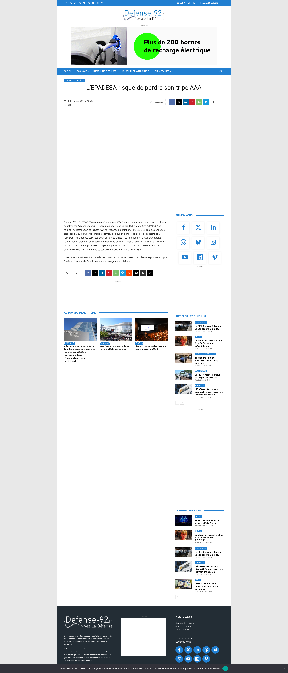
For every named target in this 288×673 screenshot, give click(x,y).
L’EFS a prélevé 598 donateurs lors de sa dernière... (206, 586)
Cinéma (139, 343)
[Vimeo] (102, 3)
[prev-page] (177, 403)
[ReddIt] (129, 273)
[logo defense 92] (144, 15)
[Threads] (79, 3)
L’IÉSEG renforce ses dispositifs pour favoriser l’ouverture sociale (209, 392)
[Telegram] (206, 102)
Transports (200, 322)
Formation (200, 385)
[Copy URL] (150, 273)
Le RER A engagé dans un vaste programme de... (208, 327)
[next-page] (182, 403)
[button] (220, 71)
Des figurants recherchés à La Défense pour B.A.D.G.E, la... (209, 343)
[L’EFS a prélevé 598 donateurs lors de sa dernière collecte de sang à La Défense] (184, 584)
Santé (198, 580)
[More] (213, 102)
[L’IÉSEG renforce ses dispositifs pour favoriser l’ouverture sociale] (184, 389)
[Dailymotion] (97, 3)
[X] (179, 102)
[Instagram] (88, 3)
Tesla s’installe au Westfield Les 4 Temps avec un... (207, 360)
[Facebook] (66, 3)
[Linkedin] (75, 3)
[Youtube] (93, 3)
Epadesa (80, 80)
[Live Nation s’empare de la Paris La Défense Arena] (116, 329)
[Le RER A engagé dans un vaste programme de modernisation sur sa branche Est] (184, 326)
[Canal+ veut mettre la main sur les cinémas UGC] (151, 329)
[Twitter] (70, 3)
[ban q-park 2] (144, 46)
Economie (69, 80)
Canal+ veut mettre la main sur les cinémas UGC (150, 347)
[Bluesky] (84, 3)
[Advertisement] (118, 290)
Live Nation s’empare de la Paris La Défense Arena (114, 347)
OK (225, 668)
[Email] (136, 273)
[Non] (284, 668)
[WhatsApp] (199, 102)
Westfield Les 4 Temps (205, 354)
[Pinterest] (192, 102)
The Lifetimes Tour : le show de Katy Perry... (207, 522)
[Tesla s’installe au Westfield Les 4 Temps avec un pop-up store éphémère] (184, 358)
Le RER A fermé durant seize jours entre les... (207, 376)
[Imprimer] (143, 273)
